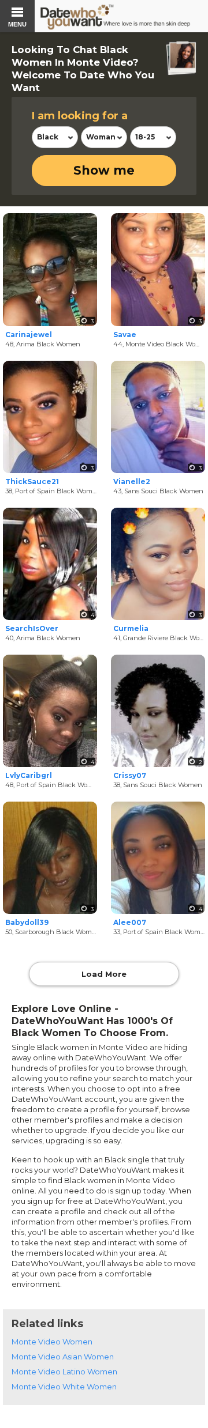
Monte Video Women (52, 1341)
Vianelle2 (131, 481)
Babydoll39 (27, 922)
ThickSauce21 (32, 481)
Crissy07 (129, 775)
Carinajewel (28, 334)
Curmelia (130, 628)
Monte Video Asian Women (63, 1356)
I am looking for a (80, 115)
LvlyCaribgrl (28, 775)
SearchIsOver (31, 628)
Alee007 (129, 922)
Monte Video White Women (64, 1386)
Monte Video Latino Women (64, 1371)
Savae (124, 334)
